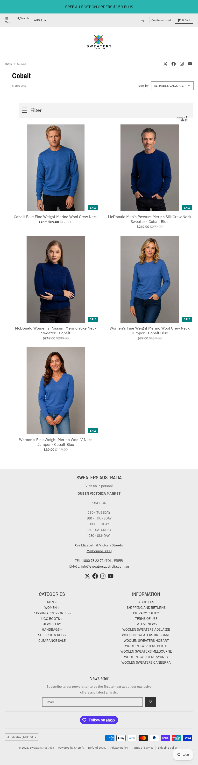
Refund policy (97, 747)
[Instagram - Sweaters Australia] (182, 64)
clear (184, 119)
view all (182, 117)
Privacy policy (119, 747)
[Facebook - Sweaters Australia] (173, 64)
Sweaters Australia (42, 747)
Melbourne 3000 (99, 551)
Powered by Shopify (71, 747)
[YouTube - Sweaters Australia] (190, 64)
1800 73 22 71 (93, 560)
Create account (161, 20)
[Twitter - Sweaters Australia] (165, 64)
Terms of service (143, 747)
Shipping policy (167, 747)
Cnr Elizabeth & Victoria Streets (99, 545)
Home (8, 63)
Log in (143, 20)
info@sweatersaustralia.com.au (105, 566)
